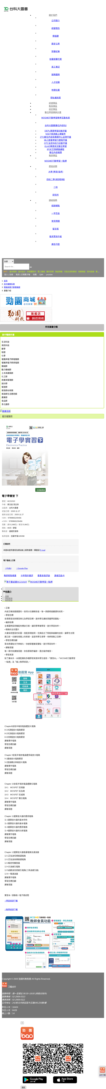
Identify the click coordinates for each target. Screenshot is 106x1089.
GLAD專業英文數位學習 (55, 146)
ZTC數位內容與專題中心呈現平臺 (55, 137)
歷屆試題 (53, 166)
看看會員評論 (43, 576)
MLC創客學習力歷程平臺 (55, 140)
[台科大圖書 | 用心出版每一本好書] (17, 9)
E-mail (42, 550)
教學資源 (8, 600)
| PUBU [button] (8, 568)
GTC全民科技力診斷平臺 (55, 143)
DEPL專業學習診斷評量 (56, 131)
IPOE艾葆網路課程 (55, 149)
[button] (9, 985)
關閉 (23, 1087)
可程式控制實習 (70, 272)
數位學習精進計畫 (53, 112)
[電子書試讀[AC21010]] (15, 582)
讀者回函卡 (59, 576)
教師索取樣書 (10, 576)
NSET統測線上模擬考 (56, 134)
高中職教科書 (9, 284)
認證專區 (53, 103)
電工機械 (41, 272)
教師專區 (53, 155)
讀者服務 (53, 200)
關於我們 (53, 15)
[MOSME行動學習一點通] (40, 582)
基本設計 (21, 272)
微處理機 (58, 272)
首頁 (5, 281)
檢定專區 (53, 109)
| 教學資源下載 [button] (11, 909)
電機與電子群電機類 (12, 287)
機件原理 (50, 272)
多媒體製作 (31, 272)
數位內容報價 (55, 152)
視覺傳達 (81, 272)
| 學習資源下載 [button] (11, 901)
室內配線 (90, 272)
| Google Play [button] (22, 568)
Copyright (6, 979)
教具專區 (53, 106)
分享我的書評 (27, 576)
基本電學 (13, 272)
